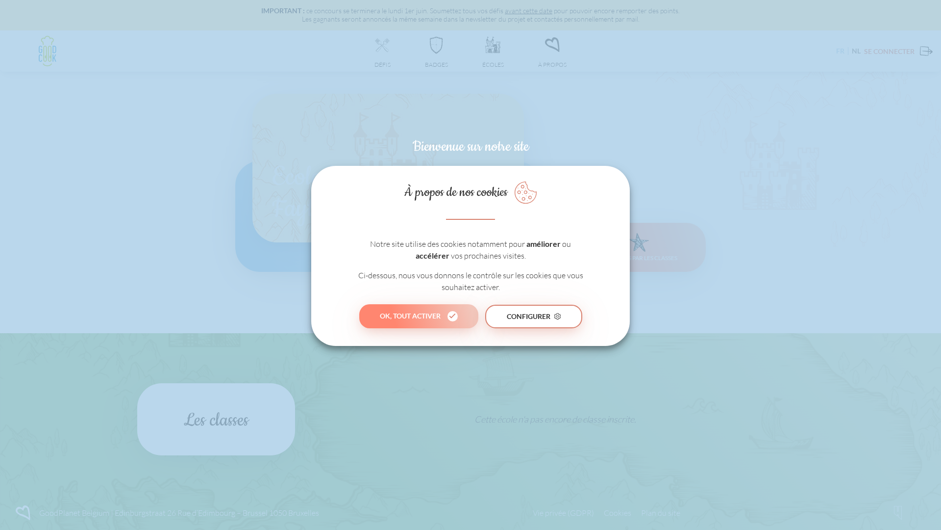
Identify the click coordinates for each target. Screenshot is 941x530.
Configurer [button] (528, 316)
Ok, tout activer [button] (410, 316)
